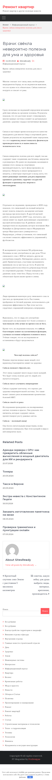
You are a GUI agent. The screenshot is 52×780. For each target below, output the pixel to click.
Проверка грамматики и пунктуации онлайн (19, 529)
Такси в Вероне (13, 484)
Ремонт (8, 707)
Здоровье (9, 651)
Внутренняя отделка (14, 639)
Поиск (5, 609)
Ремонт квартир (18, 7)
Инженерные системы (14, 660)
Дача (7, 647)
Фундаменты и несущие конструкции (21, 745)
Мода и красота (12, 685)
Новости (8, 690)
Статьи (8, 720)
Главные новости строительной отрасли (22, 643)
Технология (10, 737)
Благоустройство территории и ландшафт (23, 630)
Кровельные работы (13, 681)
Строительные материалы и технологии (22, 724)
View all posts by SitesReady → (21, 565)
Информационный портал (14, 64)
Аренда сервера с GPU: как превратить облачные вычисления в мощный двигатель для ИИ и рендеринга (26, 455)
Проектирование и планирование (19, 703)
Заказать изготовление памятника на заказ (26, 513)
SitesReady (25, 61)
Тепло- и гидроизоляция (15, 728)
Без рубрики (10, 622)
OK (30, 777)
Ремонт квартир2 (12, 711)
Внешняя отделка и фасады (17, 634)
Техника (8, 732)
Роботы (8, 715)
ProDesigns (34, 759)
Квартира (9, 673)
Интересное (10, 664)
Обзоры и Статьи (12, 694)
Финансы (9, 741)
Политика (9, 698)
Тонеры (8, 471)
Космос (8, 677)
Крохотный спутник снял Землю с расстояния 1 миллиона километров (13, 583)
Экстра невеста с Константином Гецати (24, 498)
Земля (7, 656)
